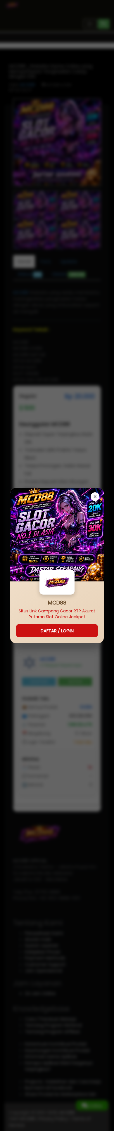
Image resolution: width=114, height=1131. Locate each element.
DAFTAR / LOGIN (57, 631)
